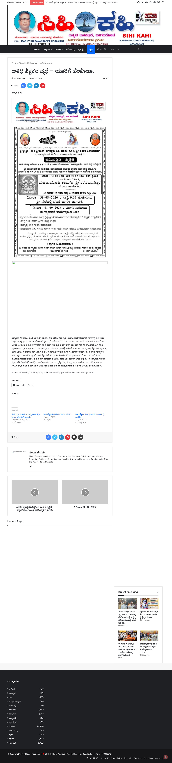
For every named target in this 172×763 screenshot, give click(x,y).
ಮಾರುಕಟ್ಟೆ (12, 705)
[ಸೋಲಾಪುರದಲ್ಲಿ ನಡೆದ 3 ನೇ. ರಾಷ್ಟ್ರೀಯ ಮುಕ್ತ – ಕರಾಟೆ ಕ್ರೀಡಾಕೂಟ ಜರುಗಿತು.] (149, 636)
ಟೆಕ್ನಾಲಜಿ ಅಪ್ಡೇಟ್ (15, 701)
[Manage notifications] (166, 757)
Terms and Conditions (143, 758)
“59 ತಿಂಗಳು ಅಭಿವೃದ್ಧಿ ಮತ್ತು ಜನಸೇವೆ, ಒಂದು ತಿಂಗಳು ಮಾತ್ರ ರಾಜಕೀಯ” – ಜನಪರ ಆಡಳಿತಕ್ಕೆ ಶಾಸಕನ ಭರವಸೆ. (127, 649)
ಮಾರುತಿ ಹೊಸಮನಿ (19, 78)
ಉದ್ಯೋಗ (12, 693)
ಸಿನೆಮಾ (99, 49)
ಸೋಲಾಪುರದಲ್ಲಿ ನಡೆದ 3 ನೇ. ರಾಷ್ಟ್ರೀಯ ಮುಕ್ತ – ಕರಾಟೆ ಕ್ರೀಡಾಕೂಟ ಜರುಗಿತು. (148, 648)
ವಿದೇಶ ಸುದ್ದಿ (70, 49)
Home (16, 63)
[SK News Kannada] (86, 25)
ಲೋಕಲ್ (12, 726)
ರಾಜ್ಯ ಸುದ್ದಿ (12, 714)
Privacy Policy (116, 758)
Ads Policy (128, 758)
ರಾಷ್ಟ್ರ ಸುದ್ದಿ (13, 718)
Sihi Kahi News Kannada (55, 754)
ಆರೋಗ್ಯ (12, 689)
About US (105, 758)
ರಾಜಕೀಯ (59, 49)
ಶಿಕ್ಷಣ (91, 49)
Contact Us (159, 758)
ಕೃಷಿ (10, 697)
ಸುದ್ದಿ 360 (47, 49)
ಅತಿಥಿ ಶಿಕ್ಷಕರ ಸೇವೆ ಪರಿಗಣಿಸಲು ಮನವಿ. (58, 414)
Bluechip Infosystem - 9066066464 (97, 754)
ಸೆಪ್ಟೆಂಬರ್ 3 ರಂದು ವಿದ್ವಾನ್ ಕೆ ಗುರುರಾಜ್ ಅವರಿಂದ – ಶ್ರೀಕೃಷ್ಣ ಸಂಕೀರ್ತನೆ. (70, 2)
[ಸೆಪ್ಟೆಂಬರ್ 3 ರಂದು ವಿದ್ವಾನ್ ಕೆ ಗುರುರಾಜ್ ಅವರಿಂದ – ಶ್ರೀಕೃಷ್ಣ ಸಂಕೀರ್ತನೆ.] (149, 603)
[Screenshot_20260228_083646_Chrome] (60, 122)
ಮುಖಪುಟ (36, 49)
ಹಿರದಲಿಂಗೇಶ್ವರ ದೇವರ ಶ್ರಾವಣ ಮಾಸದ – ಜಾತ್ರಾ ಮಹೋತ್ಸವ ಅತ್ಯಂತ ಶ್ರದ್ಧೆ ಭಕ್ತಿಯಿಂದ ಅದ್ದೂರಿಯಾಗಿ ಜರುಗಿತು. (127, 617)
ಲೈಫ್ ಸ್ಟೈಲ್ (81, 49)
